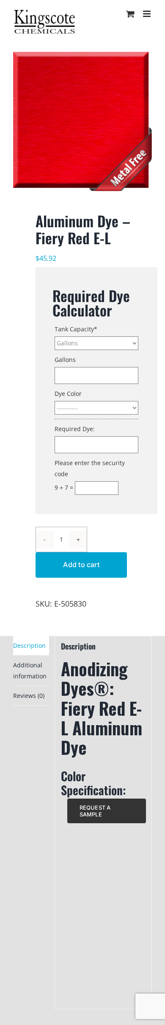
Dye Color (68, 394)
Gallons (65, 360)
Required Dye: (75, 429)
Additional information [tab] (30, 670)
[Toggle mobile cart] (130, 13)
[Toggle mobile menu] (147, 13)
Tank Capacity (76, 329)
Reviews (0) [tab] (28, 696)
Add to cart (81, 564)
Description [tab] (29, 645)
